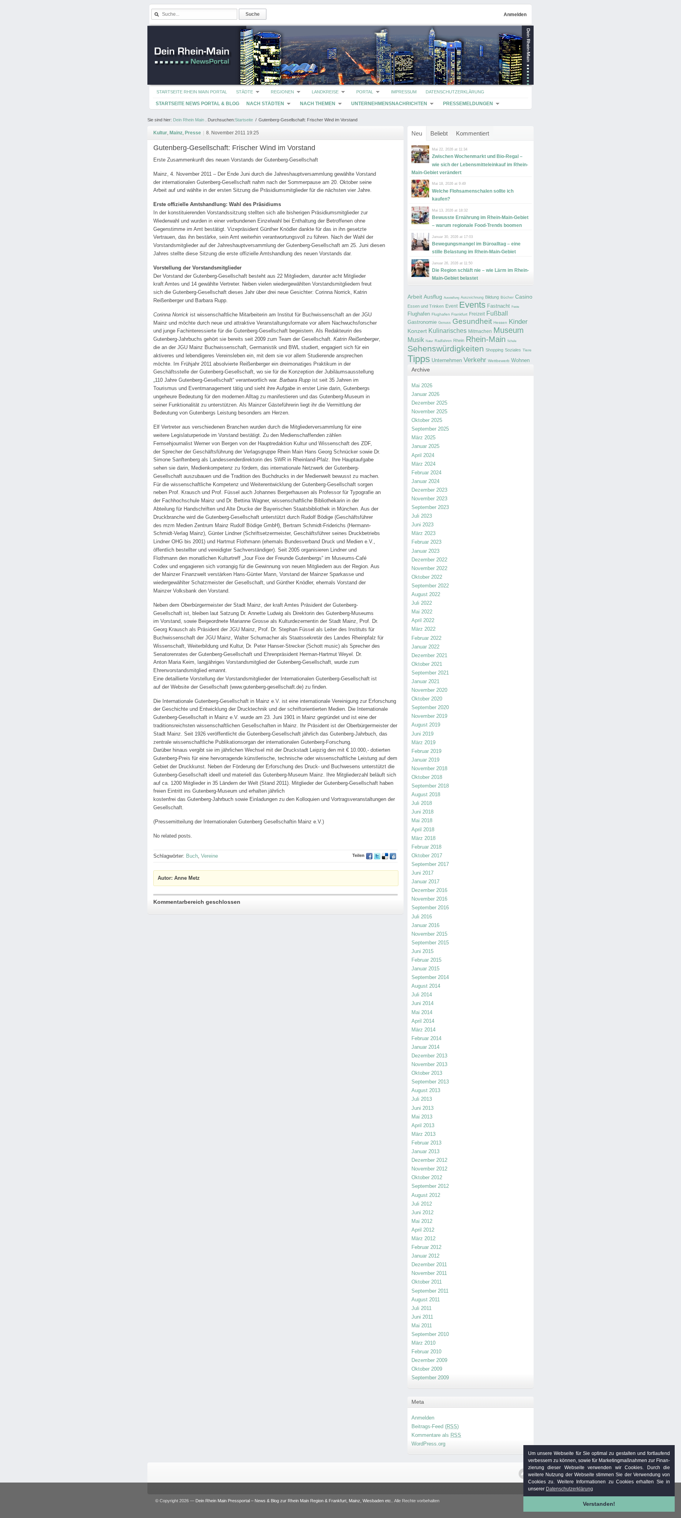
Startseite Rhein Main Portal (191, 91)
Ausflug (433, 297)
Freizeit (477, 314)
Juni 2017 (422, 873)
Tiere (527, 350)
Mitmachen (480, 331)
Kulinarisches (447, 330)
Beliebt (439, 133)
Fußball (497, 313)
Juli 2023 (421, 516)
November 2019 (429, 716)
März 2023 (423, 533)
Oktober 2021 (426, 664)
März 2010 (423, 1343)
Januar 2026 (425, 394)
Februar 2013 (426, 1143)
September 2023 (430, 507)
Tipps (418, 358)
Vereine (209, 856)
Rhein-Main (486, 339)
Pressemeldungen (468, 103)
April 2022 (422, 620)
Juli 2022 (421, 603)
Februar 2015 (426, 960)
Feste (515, 306)
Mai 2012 (421, 1221)
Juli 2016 (421, 917)
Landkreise (325, 91)
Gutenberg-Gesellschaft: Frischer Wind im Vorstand (234, 148)
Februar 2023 (426, 542)
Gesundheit (472, 321)
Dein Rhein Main (188, 119)
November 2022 (429, 568)
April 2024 (422, 455)
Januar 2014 (425, 1047)
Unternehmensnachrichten (389, 103)
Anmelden (515, 14)
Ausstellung (451, 297)
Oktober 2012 (426, 1177)
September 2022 (430, 586)
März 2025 (423, 437)
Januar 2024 (425, 481)
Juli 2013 (421, 1099)
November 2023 (429, 499)
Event (451, 306)
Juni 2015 (422, 951)
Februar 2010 (426, 1351)
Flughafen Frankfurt (449, 314)
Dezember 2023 (429, 490)
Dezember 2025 (429, 403)
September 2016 (430, 907)
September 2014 (430, 977)
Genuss (444, 323)
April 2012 (422, 1230)
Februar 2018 (426, 847)
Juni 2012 (422, 1212)
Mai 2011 (421, 1325)
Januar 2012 (425, 1256)
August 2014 (425, 986)
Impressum (404, 91)
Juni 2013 (422, 1108)
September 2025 (430, 429)
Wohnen (520, 360)
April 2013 (422, 1125)
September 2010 (430, 1334)
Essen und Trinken (425, 306)
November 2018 (429, 768)
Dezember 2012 (429, 1160)
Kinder (518, 321)
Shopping (494, 349)
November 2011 (429, 1273)
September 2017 (430, 864)
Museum (508, 330)
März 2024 (423, 464)
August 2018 (425, 794)
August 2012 (425, 1195)
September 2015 (430, 943)
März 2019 (423, 742)
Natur (429, 341)
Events (472, 305)
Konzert (417, 331)
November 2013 (429, 1064)
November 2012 (429, 1169)
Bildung (492, 297)
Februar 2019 (426, 751)
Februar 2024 (426, 473)
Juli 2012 (421, 1204)
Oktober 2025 (426, 420)
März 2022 (423, 629)
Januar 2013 (425, 1151)
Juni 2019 (422, 734)
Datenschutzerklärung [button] (569, 1489)
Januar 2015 (425, 969)
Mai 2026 (421, 385)
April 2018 (422, 829)
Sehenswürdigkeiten (445, 348)
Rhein (458, 340)
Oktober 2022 (426, 577)
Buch (192, 856)
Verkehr (474, 360)
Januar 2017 (425, 881)
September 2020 (430, 707)
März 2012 (423, 1238)
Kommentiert (472, 133)
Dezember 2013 (429, 1056)
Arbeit (414, 297)
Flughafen (418, 314)
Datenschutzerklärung (455, 91)
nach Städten (265, 103)
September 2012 (430, 1186)
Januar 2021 (425, 681)
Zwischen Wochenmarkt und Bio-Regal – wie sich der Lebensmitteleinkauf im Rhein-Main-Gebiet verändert (469, 164)
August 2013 (425, 1090)
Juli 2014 (421, 995)
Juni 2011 (422, 1317)
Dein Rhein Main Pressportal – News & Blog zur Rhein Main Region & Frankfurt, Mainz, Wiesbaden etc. (293, 1500)
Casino (523, 297)
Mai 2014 (421, 1012)
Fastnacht (498, 306)
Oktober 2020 (426, 699)
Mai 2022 (421, 612)
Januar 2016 (425, 925)
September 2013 (430, 1082)
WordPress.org (428, 1444)
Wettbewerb (499, 361)
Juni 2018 (422, 812)
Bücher (507, 297)
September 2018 (430, 786)
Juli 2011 (421, 1308)
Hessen (500, 322)
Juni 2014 (422, 1003)
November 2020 (429, 690)
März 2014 (423, 1030)
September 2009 (430, 1378)
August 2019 (425, 725)
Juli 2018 (421, 803)
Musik (415, 339)
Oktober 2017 (426, 855)
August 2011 (425, 1299)
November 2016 (429, 899)
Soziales (513, 349)
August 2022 (425, 594)
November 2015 (429, 934)
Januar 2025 (425, 446)
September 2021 (430, 673)
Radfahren (443, 341)
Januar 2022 (425, 647)
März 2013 (423, 1134)
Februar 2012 (426, 1247)
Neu (416, 133)
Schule (511, 341)
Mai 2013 (421, 1117)
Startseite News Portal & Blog (197, 103)
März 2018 (423, 838)
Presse (193, 133)
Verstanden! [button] (599, 1504)
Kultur (160, 133)
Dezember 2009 (429, 1360)
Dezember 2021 (429, 655)
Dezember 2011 (429, 1264)
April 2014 (422, 1021)
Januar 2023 (425, 551)
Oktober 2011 (426, 1282)
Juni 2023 (422, 525)
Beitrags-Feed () (435, 1426)
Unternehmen (447, 360)
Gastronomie (422, 322)
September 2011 (429, 1291)
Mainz (175, 133)
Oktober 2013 (426, 1073)
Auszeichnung (472, 297)
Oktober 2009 (426, 1369)
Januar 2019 (425, 760)
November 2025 (429, 411)
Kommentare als (436, 1435)
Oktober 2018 (426, 777)
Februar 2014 (426, 1038)
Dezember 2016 (429, 890)
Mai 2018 (421, 820)
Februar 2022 (426, 638)
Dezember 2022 (429, 560)
